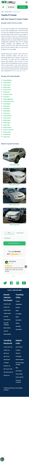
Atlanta (17, 323)
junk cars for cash (8, 369)
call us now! (22, 71)
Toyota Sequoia (7, 116)
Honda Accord (7, 304)
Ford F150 (6, 316)
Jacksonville (19, 329)
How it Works (19, 347)
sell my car (6, 353)
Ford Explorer (7, 320)
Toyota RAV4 (6, 111)
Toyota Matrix (7, 104)
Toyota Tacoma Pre (8, 130)
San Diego (18, 326)
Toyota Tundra (7, 132)
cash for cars (7, 350)
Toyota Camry (7, 85)
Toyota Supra (6, 123)
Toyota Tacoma (7, 127)
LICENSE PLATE (19, 233)
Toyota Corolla (7, 90)
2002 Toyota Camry (14, 205)
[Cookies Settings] (2, 459)
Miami (17, 311)
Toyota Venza (6, 135)
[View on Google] (6, 262)
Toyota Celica (6, 87)
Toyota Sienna (7, 118)
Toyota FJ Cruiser (7, 94)
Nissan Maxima (7, 334)
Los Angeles (18, 314)
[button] (3, 266)
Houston (18, 307)
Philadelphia (19, 304)
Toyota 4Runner (7, 80)
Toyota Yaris (6, 137)
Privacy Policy (19, 374)
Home (2, 12)
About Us (18, 353)
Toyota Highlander (8, 99)
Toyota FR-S (6, 97)
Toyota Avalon (7, 83)
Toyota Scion (6, 113)
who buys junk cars (8, 372)
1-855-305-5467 (17, 290)
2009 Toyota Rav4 (14, 165)
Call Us (12, 7)
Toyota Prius (6, 109)
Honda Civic (7, 307)
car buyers (6, 363)
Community (18, 356)
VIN (9, 233)
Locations (18, 350)
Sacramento (18, 320)
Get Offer (22, 7)
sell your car (7, 375)
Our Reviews (19, 371)
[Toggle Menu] (26, 2)
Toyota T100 (6, 125)
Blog (17, 368)
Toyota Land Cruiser (8, 102)
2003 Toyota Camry (14, 185)
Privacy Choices (19, 377)
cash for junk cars (8, 347)
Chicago (18, 301)
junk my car (6, 356)
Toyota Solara (6, 120)
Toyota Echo (6, 92)
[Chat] (3, 7)
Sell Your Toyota (8, 12)
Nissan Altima (7, 328)
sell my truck (7, 359)
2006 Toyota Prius (14, 225)
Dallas (17, 317)
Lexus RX (6, 331)
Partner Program (20, 359)
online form (14, 71)
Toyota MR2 (6, 106)
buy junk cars (7, 366)
